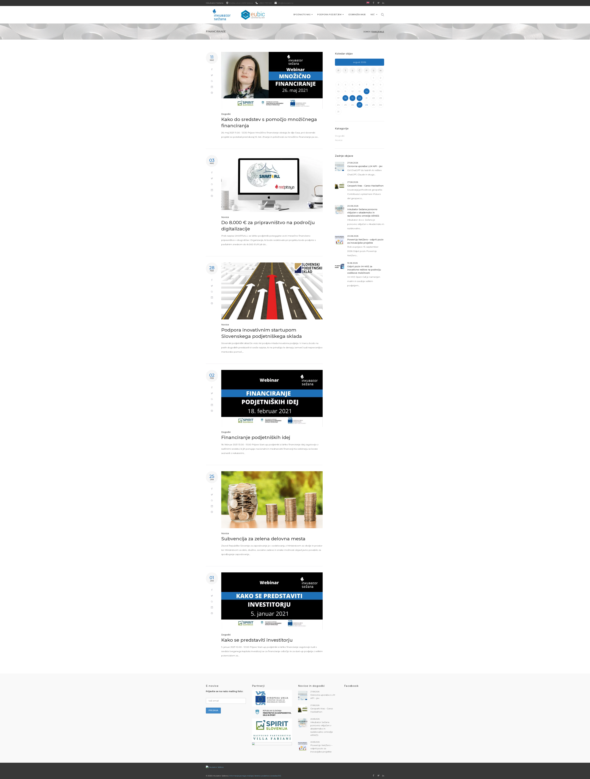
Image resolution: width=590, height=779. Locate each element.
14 (367, 91)
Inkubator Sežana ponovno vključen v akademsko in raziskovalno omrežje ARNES (363, 212)
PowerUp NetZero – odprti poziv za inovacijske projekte (321, 748)
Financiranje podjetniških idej (255, 437)
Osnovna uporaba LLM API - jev (364, 166)
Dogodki (226, 114)
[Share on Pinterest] (212, 93)
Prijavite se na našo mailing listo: (224, 691)
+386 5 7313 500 (265, 3)
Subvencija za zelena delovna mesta (263, 539)
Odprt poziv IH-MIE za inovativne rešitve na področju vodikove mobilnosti (364, 269)
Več (372, 14)
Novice (225, 217)
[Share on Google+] (212, 81)
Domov (367, 32)
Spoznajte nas (301, 14)
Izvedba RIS (276, 776)
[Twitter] (378, 3)
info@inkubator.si (285, 3)
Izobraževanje (357, 14)
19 (353, 98)
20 (359, 98)
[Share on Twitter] (212, 75)
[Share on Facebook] (212, 69)
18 (345, 98)
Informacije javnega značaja (241, 776)
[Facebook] (373, 3)
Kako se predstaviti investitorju (257, 640)
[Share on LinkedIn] (212, 87)
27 (359, 104)
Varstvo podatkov (261, 776)
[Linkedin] (383, 3)
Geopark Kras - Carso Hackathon (365, 185)
